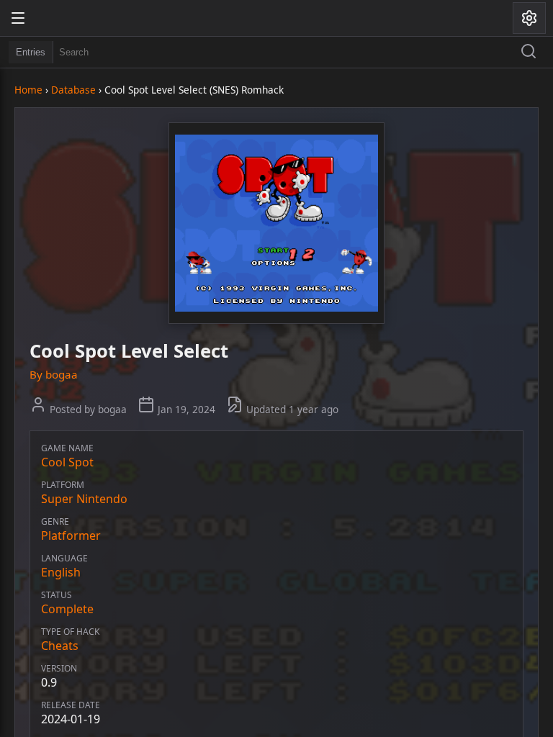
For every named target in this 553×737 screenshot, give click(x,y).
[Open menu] (18, 18)
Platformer (71, 535)
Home (28, 89)
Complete (67, 609)
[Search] (528, 52)
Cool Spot (67, 462)
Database (73, 89)
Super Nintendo (84, 499)
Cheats (59, 646)
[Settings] (529, 18)
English (61, 572)
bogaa (61, 374)
